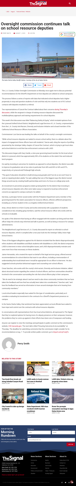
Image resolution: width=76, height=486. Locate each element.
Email (29, 436)
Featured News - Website (23, 11)
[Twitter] (65, 482)
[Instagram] (69, 482)
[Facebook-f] (62, 482)
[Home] (4, 11)
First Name (31, 429)
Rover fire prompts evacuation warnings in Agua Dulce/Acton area (62, 408)
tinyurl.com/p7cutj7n (60, 332)
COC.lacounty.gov (15, 326)
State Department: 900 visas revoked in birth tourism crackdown (37, 408)
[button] (6, 3)
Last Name (55, 429)
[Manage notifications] (71, 481)
